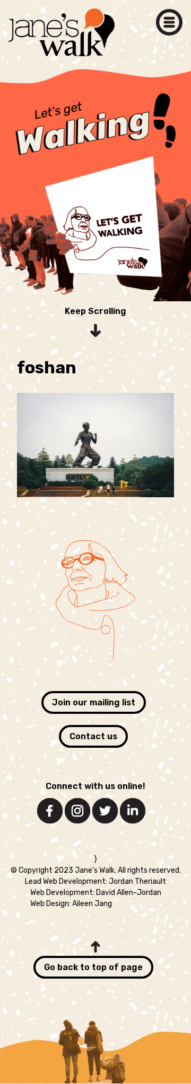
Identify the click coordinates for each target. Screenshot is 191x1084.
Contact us (93, 736)
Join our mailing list (93, 702)
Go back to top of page (93, 967)
